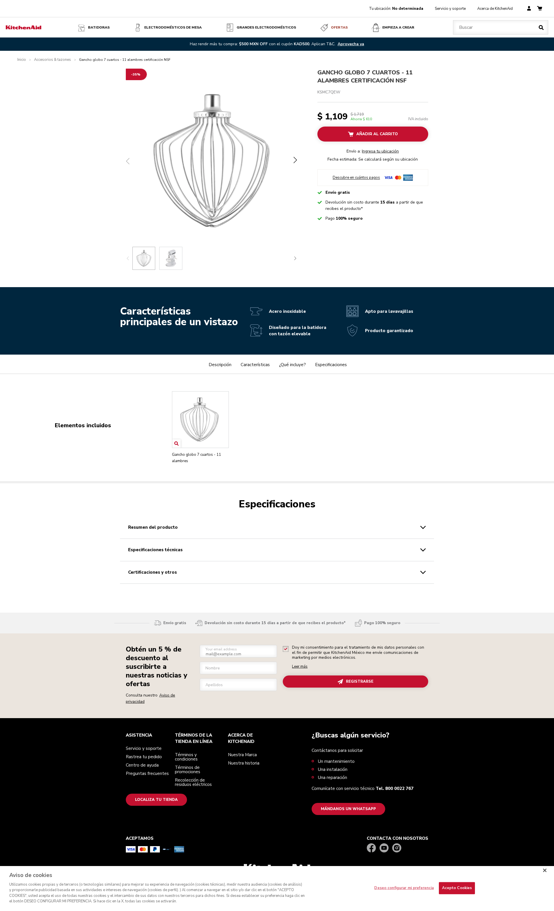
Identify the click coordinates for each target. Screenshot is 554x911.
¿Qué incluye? (292, 365)
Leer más (300, 667)
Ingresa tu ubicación (380, 151)
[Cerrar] (544, 870)
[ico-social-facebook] (371, 848)
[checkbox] (286, 649)
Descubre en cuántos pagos (356, 178)
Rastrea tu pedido (144, 757)
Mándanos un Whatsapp (348, 809)
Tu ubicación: (396, 8)
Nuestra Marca (242, 755)
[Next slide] (295, 258)
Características (255, 365)
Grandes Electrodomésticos (266, 27)
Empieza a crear (398, 27)
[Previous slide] (128, 258)
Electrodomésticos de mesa (173, 27)
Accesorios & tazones (52, 60)
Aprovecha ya (351, 44)
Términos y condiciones (186, 757)
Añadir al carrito (377, 134)
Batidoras (99, 27)
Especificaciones (331, 365)
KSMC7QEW (328, 92)
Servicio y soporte (450, 8)
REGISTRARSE (359, 681)
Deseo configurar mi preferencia (404, 888)
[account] (529, 9)
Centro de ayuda (142, 765)
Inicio (21, 60)
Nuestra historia (243, 763)
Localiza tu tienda (156, 799)
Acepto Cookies (457, 888)
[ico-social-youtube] (384, 848)
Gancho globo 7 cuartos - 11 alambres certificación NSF (365, 76)
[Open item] (176, 443)
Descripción (220, 365)
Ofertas (339, 27)
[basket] (539, 9)
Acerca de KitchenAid (495, 8)
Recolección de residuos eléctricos (193, 782)
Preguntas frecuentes (147, 773)
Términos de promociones (187, 770)
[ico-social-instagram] (397, 848)
